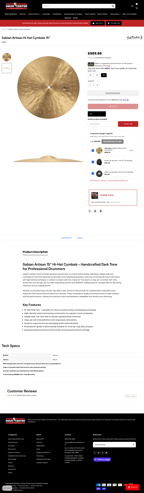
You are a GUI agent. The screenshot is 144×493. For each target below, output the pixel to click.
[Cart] (137, 8)
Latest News (40, 446)
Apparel (68, 18)
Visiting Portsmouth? (43, 459)
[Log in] (132, 6)
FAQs (38, 449)
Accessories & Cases (73, 14)
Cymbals (46, 14)
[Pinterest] (101, 211)
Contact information (27, 488)
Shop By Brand (11, 14)
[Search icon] (112, 6)
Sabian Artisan (115, 202)
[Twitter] (95, 211)
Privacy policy (23, 486)
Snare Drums (33, 14)
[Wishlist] (137, 4)
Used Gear (12, 469)
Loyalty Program (42, 463)
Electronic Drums (14, 452)
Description (66, 237)
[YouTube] (106, 453)
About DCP (40, 439)
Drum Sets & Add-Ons (16, 439)
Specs (80, 237)
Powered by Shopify (41, 483)
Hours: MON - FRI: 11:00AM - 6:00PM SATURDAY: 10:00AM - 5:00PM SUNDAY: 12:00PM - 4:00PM (75, 459)
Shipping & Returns (43, 452)
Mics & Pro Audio (130, 14)
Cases (10, 463)
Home (4, 29)
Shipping (91, 58)
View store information (113, 93)
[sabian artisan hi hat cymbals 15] (48, 87)
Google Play (115, 23)
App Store (99, 23)
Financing (39, 456)
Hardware (57, 14)
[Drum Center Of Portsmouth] (16, 6)
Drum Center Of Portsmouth (26, 483)
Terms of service (36, 486)
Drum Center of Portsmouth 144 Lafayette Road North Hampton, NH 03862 (74, 450)
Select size (92, 71)
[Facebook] (90, 211)
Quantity (91, 81)
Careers (39, 442)
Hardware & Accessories (17, 456)
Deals (75, 18)
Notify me (128, 124)
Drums (23, 14)
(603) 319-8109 (70, 439)
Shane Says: (107, 195)
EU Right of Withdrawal (14, 490)
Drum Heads (90, 14)
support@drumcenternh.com (74, 443)
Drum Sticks (102, 14)
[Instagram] (102, 453)
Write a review (130, 396)
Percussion (115, 14)
